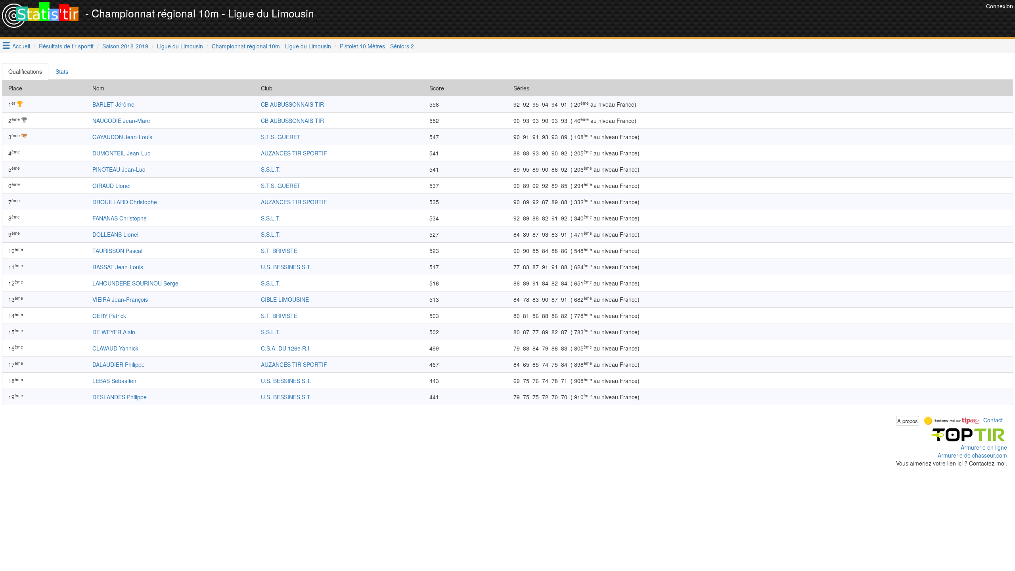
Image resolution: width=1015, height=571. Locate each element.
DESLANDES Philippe (119, 397)
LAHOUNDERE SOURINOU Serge (135, 283)
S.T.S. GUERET (281, 137)
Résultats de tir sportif (66, 46)
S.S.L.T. (271, 169)
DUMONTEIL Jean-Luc (121, 153)
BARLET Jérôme (113, 104)
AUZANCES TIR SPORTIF (294, 153)
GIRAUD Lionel (111, 186)
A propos (907, 421)
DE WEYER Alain (113, 332)
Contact (993, 420)
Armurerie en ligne (984, 447)
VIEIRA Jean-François (120, 299)
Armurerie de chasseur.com (972, 455)
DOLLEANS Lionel (115, 234)
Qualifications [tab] (25, 71)
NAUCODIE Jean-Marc (121, 121)
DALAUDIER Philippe (118, 364)
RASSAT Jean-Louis (117, 267)
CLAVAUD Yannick (115, 348)
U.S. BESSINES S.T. (286, 267)
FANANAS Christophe (119, 218)
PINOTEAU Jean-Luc (118, 169)
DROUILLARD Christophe (124, 202)
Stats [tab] (62, 71)
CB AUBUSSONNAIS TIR (292, 104)
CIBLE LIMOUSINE (285, 299)
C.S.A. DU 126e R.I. (286, 348)
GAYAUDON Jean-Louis (122, 137)
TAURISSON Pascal (117, 251)
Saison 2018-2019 (125, 46)
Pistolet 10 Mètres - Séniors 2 (377, 46)
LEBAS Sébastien (114, 381)
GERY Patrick (109, 316)
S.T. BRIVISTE (279, 251)
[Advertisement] (839, 20)
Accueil (21, 46)
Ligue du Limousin (180, 46)
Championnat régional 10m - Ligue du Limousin (271, 46)
